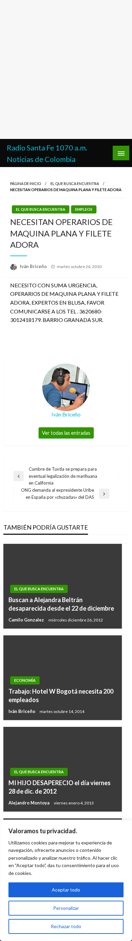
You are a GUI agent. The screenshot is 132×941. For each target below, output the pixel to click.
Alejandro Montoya (29, 802)
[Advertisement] (66, 69)
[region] (66, 880)
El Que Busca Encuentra (74, 183)
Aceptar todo (66, 890)
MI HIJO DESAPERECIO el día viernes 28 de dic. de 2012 (59, 787)
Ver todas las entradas (66, 433)
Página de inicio (25, 183)
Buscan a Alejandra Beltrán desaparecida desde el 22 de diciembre (61, 604)
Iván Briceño (34, 266)
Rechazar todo (66, 926)
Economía (25, 680)
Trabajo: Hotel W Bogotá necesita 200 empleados (60, 695)
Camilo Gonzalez (26, 619)
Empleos (83, 209)
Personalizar (66, 908)
